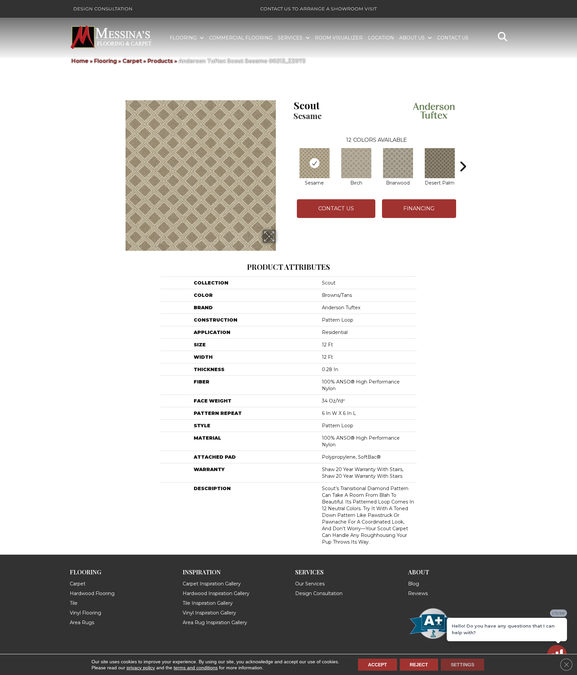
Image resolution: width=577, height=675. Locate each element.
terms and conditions (196, 667)
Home (79, 61)
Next (463, 156)
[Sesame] (314, 163)
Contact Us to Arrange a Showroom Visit (318, 9)
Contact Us (336, 208)
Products (160, 61)
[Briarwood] (398, 163)
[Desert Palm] (439, 163)
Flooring (105, 61)
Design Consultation (103, 9)
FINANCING (419, 208)
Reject (419, 664)
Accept (377, 664)
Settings (462, 664)
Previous (290, 156)
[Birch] (356, 163)
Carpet (132, 61)
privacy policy (141, 667)
